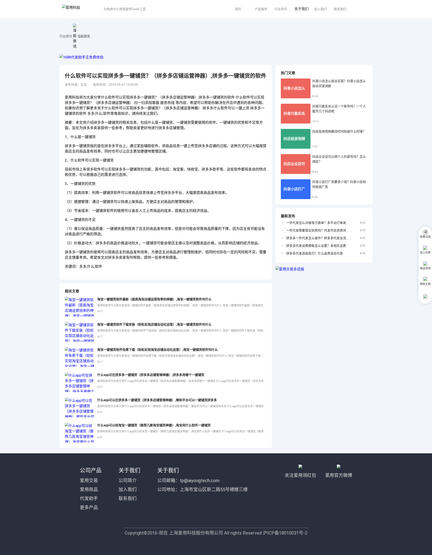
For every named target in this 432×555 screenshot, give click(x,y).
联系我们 (340, 9)
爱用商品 (89, 489)
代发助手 (89, 498)
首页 (238, 9)
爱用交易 (89, 480)
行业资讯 (280, 9)
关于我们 (301, 9)
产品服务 (261, 9)
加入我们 (320, 9)
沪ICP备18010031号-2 (285, 533)
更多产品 (89, 507)
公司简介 (128, 480)
